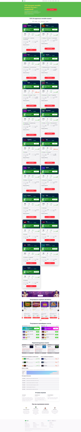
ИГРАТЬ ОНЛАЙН (49, 48)
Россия (39, 21)
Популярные (36, 21)
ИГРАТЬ (27, 317)
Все (33, 21)
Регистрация (52, 9)
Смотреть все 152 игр (43, 339)
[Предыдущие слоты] (22, 310)
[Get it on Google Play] (50, 420)
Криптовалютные (43, 21)
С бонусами (47, 21)
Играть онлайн (50, 77)
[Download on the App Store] (54, 420)
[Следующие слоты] (58, 310)
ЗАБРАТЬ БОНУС (40, 295)
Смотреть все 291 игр (24, 339)
